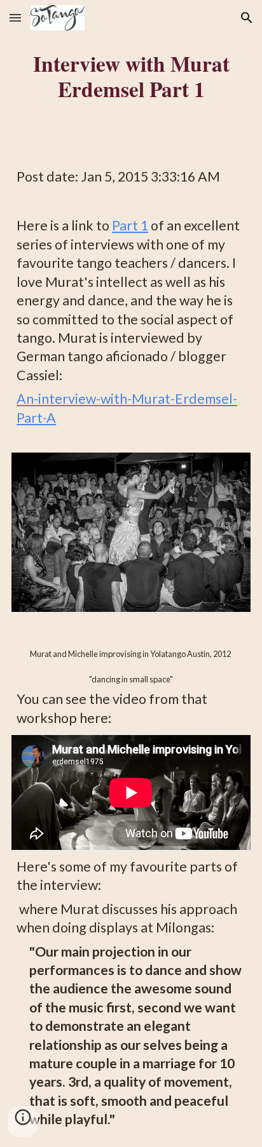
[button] (15, 17)
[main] (131, 76)
